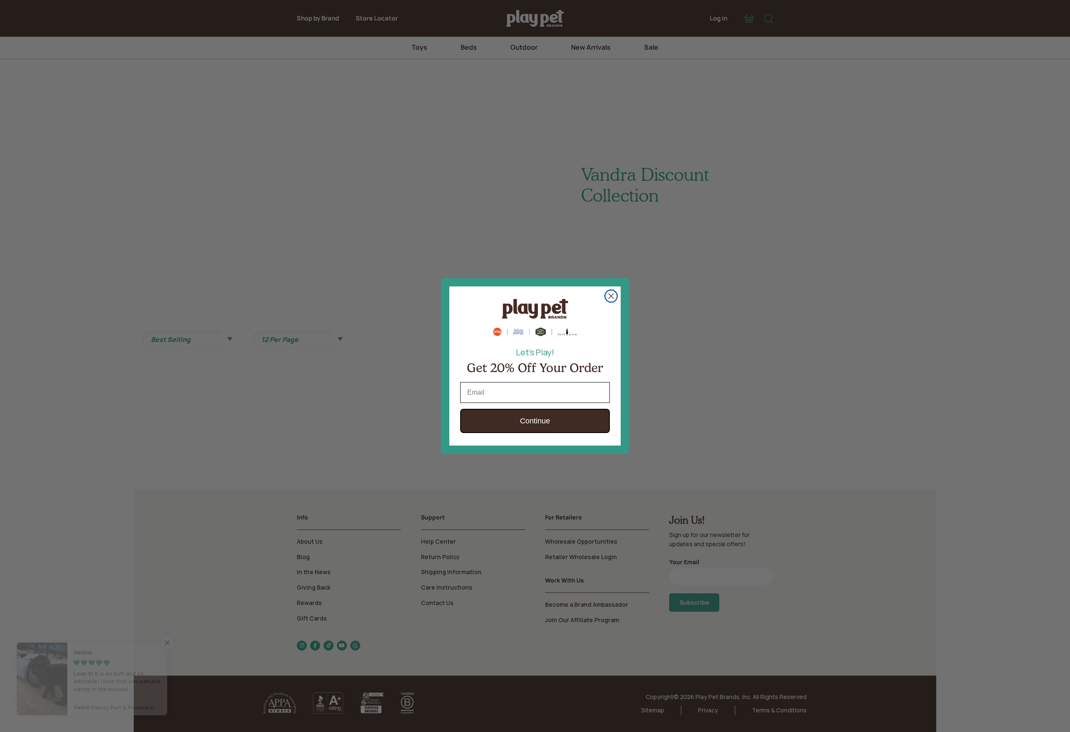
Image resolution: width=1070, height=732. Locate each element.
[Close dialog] (611, 296)
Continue (535, 421)
